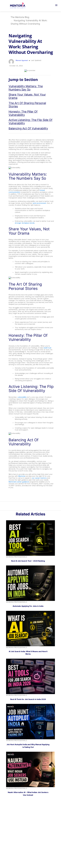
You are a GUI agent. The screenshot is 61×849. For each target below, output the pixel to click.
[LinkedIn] (29, 506)
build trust (47, 348)
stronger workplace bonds (24, 223)
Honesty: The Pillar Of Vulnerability (23, 113)
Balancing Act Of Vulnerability (28, 128)
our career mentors (39, 478)
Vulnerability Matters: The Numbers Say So (26, 88)
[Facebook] (36, 506)
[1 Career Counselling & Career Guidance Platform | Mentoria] (19, 5)
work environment (39, 203)
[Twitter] (32, 506)
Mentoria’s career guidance (19, 482)
